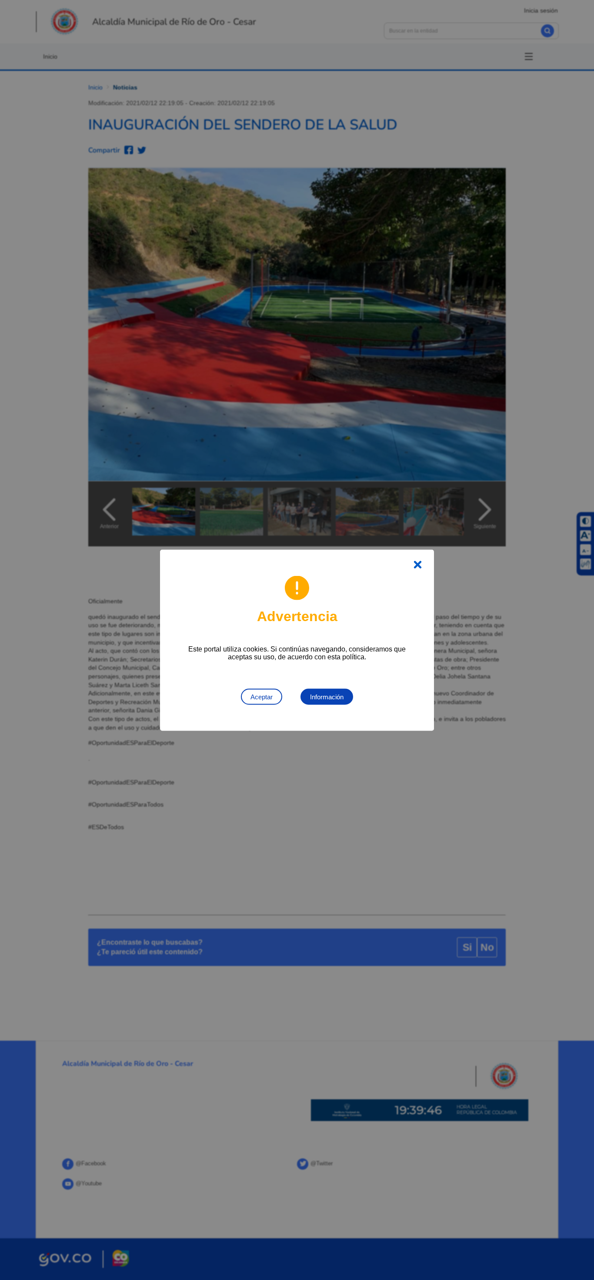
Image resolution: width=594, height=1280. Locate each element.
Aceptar (261, 696)
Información (327, 696)
